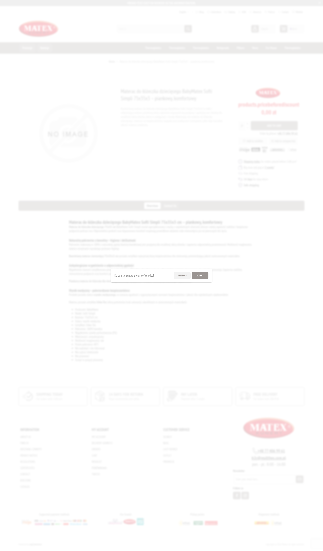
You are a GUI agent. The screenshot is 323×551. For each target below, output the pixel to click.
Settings (182, 275)
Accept (200, 275)
